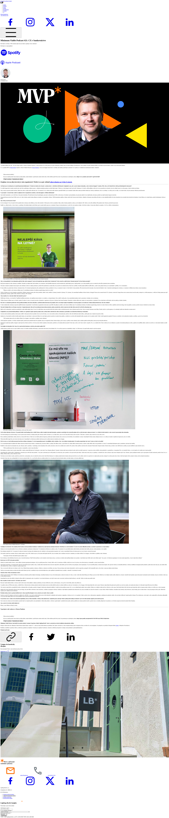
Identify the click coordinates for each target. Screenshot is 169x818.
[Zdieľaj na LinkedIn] (71, 637)
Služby (4, 4)
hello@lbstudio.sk (4, 14)
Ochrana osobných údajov (8, 794)
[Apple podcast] (10, 67)
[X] (50, 26)
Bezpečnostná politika (7, 798)
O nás (4, 7)
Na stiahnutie (6, 9)
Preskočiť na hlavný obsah (6, 1)
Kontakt (5, 10)
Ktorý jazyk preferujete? (6, 813)
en (3, 12)
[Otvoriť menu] (11, 32)
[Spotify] (10, 57)
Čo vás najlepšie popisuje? (6, 810)
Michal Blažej (13, 167)
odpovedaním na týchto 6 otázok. (61, 182)
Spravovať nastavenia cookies (9, 795)
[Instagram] (30, 26)
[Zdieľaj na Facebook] (31, 637)
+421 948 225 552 (4, 15)
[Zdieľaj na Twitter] (51, 637)
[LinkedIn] (70, 26)
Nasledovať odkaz (17, 179)
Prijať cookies (7, 179)
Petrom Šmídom (35, 167)
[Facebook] (10, 26)
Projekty (5, 6)
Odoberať (4, 815)
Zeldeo (117, 625)
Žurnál (4, 8)
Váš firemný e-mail (5, 808)
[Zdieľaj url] (11, 637)
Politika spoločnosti (7, 797)
